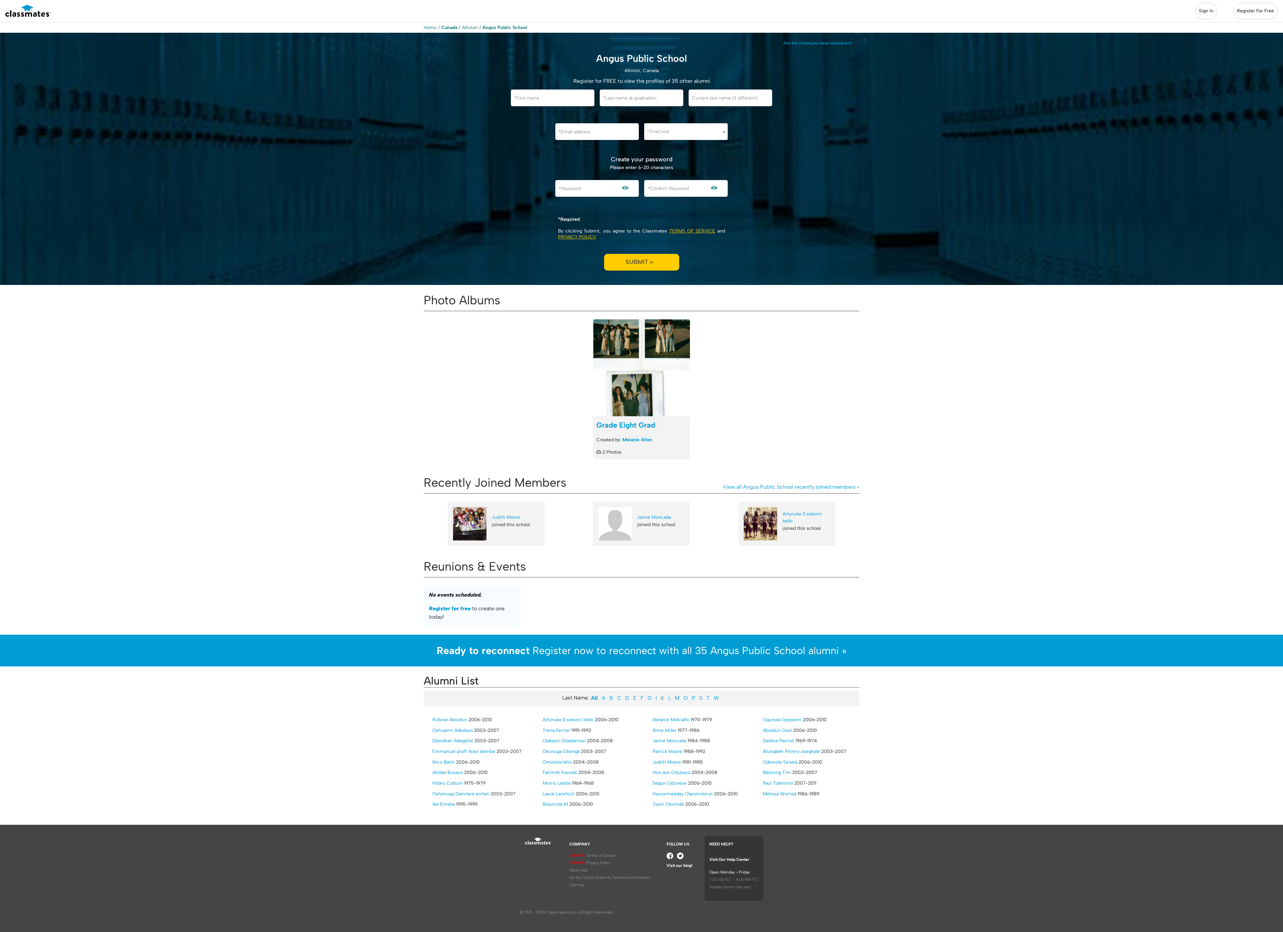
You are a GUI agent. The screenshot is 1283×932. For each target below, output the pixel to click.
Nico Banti (443, 762)
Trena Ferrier (556, 730)
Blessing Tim (777, 772)
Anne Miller (665, 730)
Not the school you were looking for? (817, 43)
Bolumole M (555, 804)
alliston (470, 27)
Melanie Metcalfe (671, 720)
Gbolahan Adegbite (452, 741)
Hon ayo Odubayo (671, 772)
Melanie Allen (637, 440)
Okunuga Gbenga (561, 751)
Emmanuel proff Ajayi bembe (463, 751)
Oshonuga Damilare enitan (460, 794)
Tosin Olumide (668, 804)
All (594, 698)
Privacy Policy (577, 237)
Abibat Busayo (447, 772)
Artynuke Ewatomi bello (802, 517)
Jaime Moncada (654, 517)
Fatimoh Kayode (560, 772)
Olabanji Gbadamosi (564, 741)
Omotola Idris (557, 762)
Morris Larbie (557, 783)
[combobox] (686, 131)
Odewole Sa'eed (780, 762)
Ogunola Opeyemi (782, 720)
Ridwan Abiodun (449, 720)
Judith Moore (506, 517)
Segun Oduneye (670, 783)
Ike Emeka (443, 804)
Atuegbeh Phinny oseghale (791, 751)
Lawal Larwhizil (558, 794)
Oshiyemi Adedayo (452, 730)
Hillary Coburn (447, 783)
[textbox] (686, 131)
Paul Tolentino (778, 783)
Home (430, 27)
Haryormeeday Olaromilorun (683, 794)
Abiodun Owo (777, 730)
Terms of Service (692, 231)
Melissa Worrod (779, 794)
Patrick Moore (667, 751)
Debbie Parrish (778, 741)
